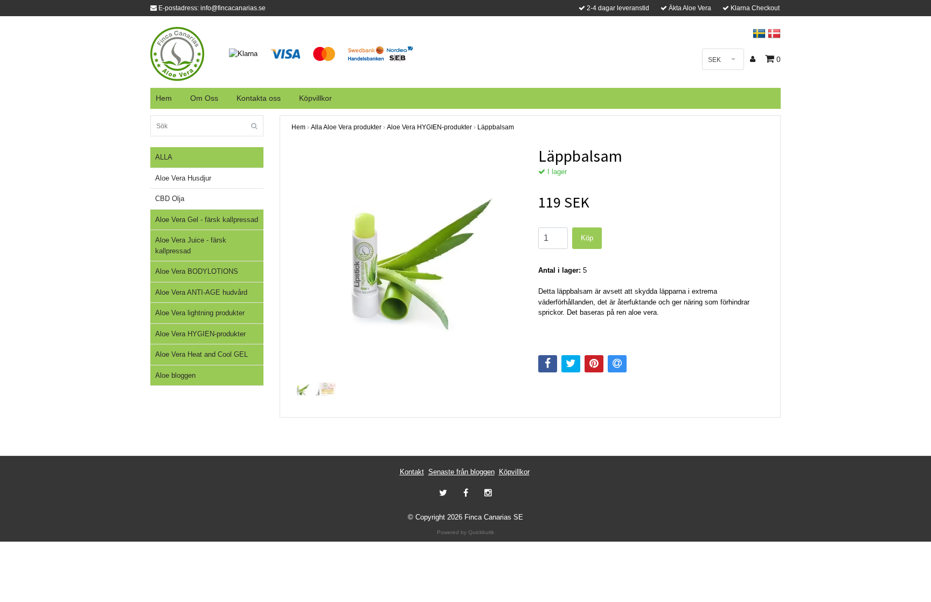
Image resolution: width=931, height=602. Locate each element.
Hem (164, 98)
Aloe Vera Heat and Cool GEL (201, 354)
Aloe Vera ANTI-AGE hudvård (201, 292)
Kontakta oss (259, 98)
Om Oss (204, 98)
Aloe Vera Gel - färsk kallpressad (206, 220)
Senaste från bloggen (461, 472)
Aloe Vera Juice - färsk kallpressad (190, 245)
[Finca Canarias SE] (177, 53)
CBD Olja (169, 199)
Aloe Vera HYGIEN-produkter (200, 334)
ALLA (163, 157)
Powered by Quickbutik (465, 532)
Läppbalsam (495, 127)
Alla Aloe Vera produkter (346, 127)
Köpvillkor (315, 98)
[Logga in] (754, 59)
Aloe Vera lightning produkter (200, 313)
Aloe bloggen (175, 375)
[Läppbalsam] (406, 261)
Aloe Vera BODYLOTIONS (196, 271)
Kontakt (412, 472)
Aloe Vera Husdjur (183, 178)
